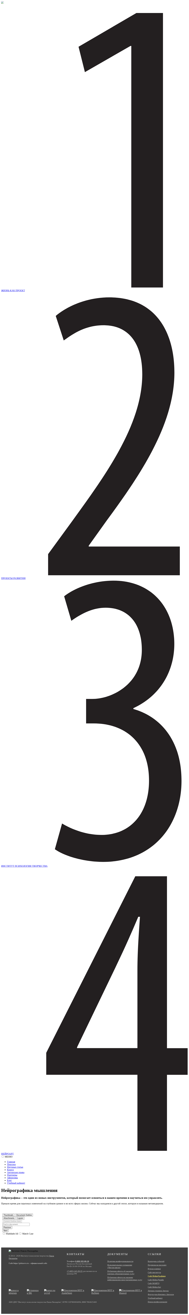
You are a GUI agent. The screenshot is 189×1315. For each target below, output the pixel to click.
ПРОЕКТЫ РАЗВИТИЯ (13, 578)
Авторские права (15, 1172)
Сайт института (154, 1272)
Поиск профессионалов (157, 1302)
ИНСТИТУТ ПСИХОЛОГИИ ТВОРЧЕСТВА (24, 866)
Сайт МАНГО (153, 1283)
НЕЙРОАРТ (7, 1154)
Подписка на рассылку (157, 1265)
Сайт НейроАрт (154, 1287)
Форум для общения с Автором (161, 1294)
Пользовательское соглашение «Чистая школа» (119, 1266)
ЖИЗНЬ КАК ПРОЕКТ (13, 290)
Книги (10, 1169)
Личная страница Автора (158, 1291)
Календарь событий (156, 1261)
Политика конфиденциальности (120, 1261)
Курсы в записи (154, 1269)
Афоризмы (12, 1177)
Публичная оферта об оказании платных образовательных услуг (120, 1272)
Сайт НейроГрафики (157, 1276)
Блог (9, 1180)
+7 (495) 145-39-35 (74, 1271)
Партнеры (12, 1175)
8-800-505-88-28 (82, 1261)
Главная (11, 1161)
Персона (11, 1164)
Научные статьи (15, 1167)
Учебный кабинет (16, 1183)
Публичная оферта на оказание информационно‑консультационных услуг (124, 1278)
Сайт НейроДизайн (156, 1280)
